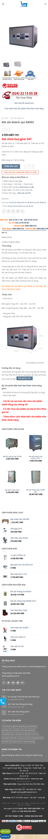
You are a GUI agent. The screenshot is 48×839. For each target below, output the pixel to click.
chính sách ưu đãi (26, 187)
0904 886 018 (30, 226)
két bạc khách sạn (19, 206)
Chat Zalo (5, 831)
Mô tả (4, 233)
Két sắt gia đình (19, 202)
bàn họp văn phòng (28, 730)
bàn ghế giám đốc (37, 738)
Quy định (25, 803)
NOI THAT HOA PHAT (32, 808)
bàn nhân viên (7, 741)
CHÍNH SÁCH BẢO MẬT (34, 816)
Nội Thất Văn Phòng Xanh (18, 712)
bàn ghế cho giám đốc (23, 734)
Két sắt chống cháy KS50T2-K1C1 (35, 457)
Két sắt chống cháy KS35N (12, 456)
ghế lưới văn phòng (19, 726)
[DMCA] (37, 779)
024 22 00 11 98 (15, 220)
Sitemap (28, 805)
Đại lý (43, 803)
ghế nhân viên (7, 730)
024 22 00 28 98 (22, 223)
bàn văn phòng (29, 741)
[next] (42, 37)
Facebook (5, 836)
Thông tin (6, 803)
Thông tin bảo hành (11, 242)
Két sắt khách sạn (30, 202)
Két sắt (5, 118)
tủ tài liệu (17, 730)
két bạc (10, 206)
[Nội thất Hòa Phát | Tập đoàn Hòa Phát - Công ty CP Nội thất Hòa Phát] (24, 4)
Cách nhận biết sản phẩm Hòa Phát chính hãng (24, 108)
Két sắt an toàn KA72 (12, 490)
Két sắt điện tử (17, 118)
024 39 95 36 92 (30, 220)
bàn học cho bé (24, 738)
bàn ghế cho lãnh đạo (9, 738)
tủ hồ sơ (35, 734)
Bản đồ (25, 771)
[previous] (5, 37)
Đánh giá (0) (7, 237)
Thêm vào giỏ (11, 166)
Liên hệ (20, 805)
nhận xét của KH (24, 193)
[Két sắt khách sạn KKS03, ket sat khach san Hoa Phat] (24, 37)
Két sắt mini (29, 206)
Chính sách (16, 803)
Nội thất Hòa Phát (22, 385)
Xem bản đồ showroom (24, 103)
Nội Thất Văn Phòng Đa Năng (20, 704)
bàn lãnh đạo (32, 726)
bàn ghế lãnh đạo (8, 734)
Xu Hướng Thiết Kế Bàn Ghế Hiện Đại (23, 697)
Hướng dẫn (34, 803)
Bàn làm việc (18, 741)
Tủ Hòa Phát (6, 726)
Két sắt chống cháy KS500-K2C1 (35, 491)
